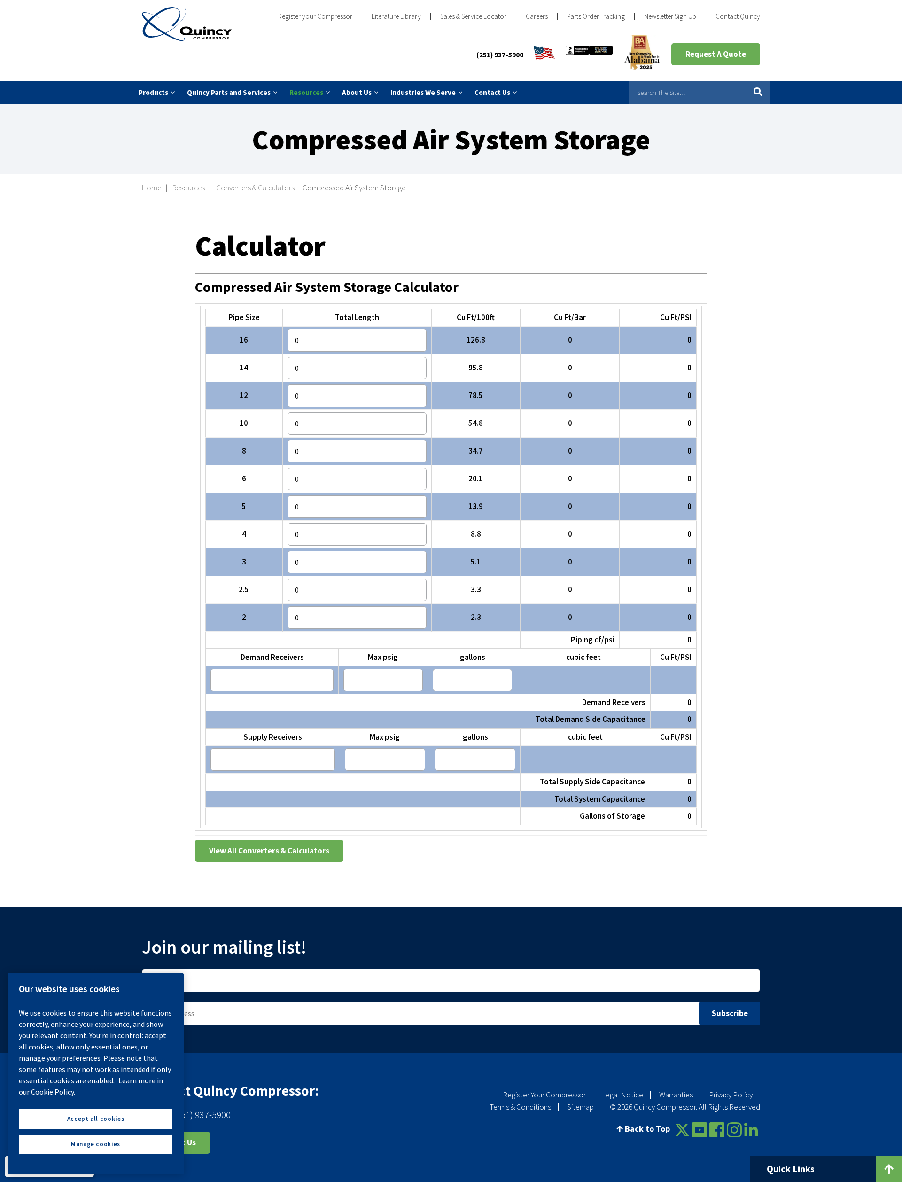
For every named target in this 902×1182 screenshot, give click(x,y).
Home (151, 187)
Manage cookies (95, 1144)
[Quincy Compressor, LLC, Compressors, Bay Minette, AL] (589, 54)
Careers (537, 16)
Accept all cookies (95, 1119)
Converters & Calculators (255, 187)
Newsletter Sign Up (670, 16)
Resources (188, 187)
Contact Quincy (737, 16)
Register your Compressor (315, 16)
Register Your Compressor (544, 1094)
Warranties (676, 1094)
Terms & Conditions (520, 1107)
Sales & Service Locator (473, 16)
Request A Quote (715, 54)
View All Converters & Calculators (269, 850)
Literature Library (396, 16)
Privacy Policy (731, 1094)
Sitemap (580, 1107)
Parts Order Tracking (596, 16)
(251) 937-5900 (499, 54)
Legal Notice (622, 1094)
